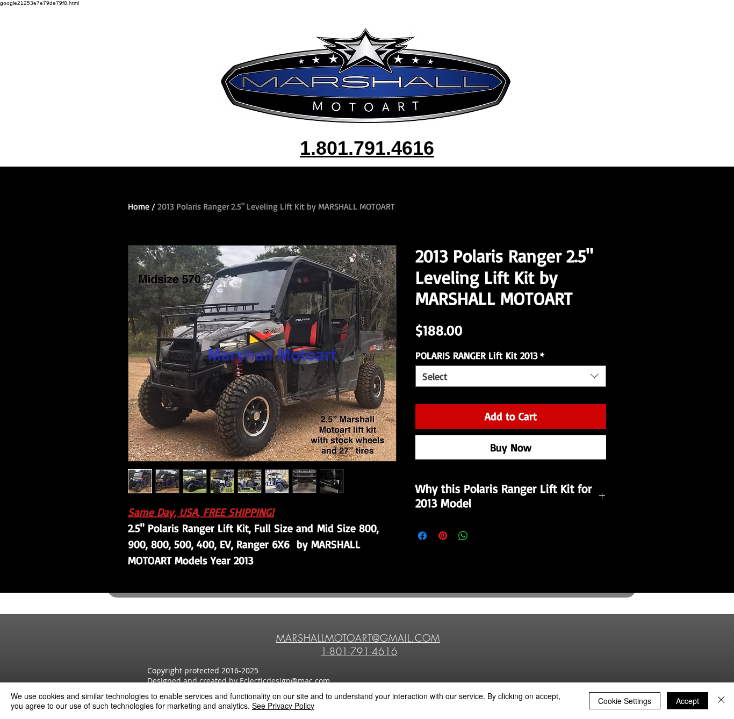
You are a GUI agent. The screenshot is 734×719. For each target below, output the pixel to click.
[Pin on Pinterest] (442, 535)
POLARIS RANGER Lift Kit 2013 (479, 355)
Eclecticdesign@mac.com (285, 680)
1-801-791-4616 (359, 651)
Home (138, 206)
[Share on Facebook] (422, 535)
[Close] (721, 700)
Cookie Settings (624, 700)
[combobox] (510, 376)
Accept (687, 700)
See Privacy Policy (283, 705)
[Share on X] (483, 535)
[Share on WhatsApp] (463, 535)
